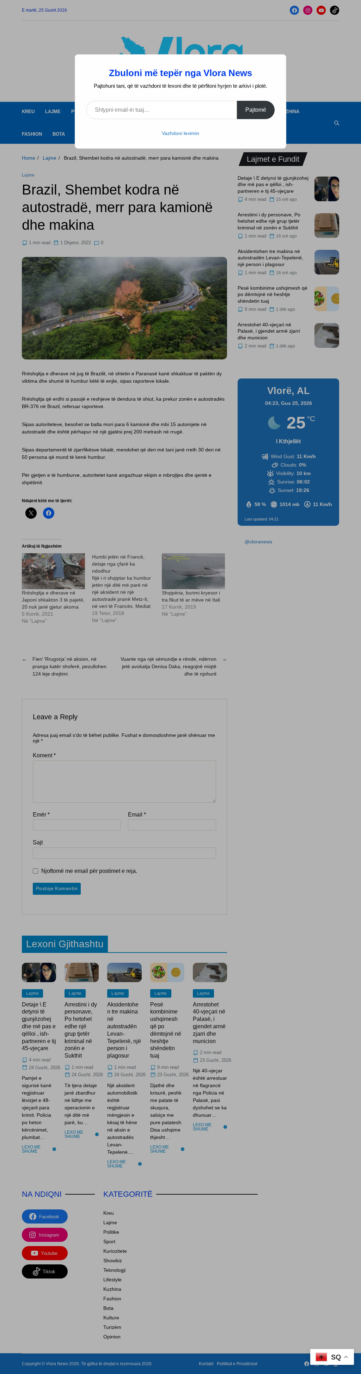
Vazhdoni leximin (180, 133)
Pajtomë (255, 110)
